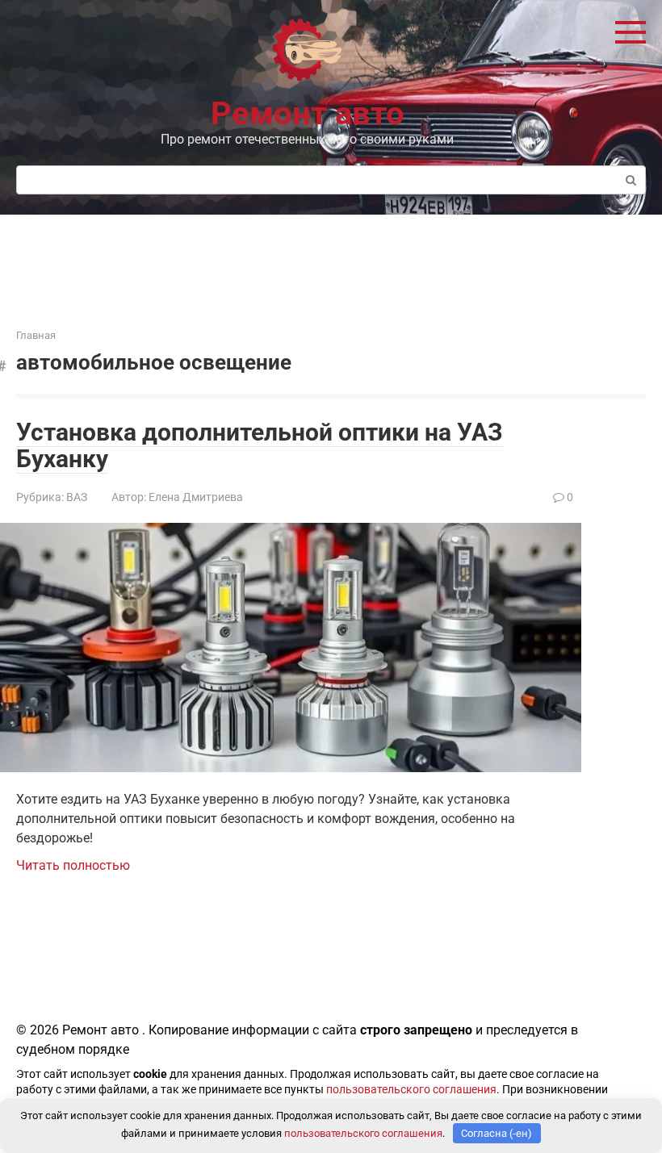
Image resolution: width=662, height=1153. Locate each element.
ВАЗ (76, 497)
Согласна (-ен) (496, 1133)
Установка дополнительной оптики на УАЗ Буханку (259, 445)
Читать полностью (73, 865)
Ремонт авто (307, 113)
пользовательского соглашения (411, 1090)
